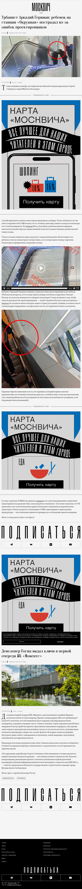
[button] (41, 268)
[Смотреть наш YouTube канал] (71, 544)
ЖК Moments (21, 778)
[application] (41, 268)
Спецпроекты (48, 852)
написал (5, 303)
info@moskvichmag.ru (14, 884)
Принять (21, 641)
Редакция (46, 843)
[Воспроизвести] (4, 288)
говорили (40, 501)
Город (4, 33)
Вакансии (47, 846)
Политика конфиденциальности (55, 849)
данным (29, 226)
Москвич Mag (12, 883)
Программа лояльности (51, 855)
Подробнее (60, 641)
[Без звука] (74, 288)
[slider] (39, 288)
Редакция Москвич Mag (17, 33)
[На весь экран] (78, 288)
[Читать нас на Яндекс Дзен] (51, 544)
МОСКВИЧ (41, 8)
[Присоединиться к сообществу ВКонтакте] (31, 544)
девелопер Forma (8, 778)
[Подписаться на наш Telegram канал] (11, 544)
